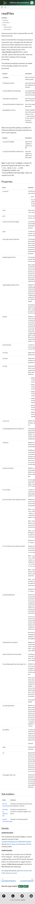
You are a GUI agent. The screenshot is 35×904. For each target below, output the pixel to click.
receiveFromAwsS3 (26, 881)
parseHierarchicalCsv (9, 881)
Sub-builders (6, 22)
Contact (23, 900)
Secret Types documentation (16, 844)
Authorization (7, 29)
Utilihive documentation (19, 3)
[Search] (31, 2)
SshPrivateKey (26, 842)
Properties (5, 20)
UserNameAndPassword (10, 842)
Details (4, 25)
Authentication (8, 27)
